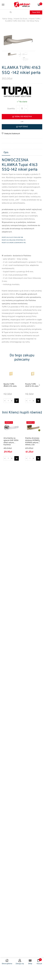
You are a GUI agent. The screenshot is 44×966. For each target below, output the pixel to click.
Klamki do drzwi (20, 19)
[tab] (6, 152)
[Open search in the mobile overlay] (11, 12)
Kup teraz (23, 127)
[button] (5, 41)
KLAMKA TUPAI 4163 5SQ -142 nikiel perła (22, 21)
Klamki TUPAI (34, 19)
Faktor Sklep (7, 19)
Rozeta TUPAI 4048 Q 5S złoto (10, 385)
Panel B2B (36, 12)
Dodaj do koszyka (23, 117)
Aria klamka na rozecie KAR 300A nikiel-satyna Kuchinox (11, 441)
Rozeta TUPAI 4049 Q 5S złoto (31, 385)
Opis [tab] (6, 152)
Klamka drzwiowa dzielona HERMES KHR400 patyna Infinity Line (32, 441)
